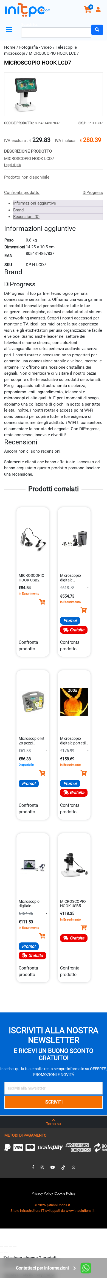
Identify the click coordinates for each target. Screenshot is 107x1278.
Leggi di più (12, 165)
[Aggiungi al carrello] (42, 602)
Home (9, 47)
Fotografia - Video (35, 47)
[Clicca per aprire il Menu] (10, 29)
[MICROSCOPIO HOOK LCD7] (53, 94)
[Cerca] (97, 30)
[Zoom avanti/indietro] (1, 1246)
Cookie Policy (65, 1193)
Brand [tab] (18, 210)
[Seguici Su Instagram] (42, 1167)
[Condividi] (10, 1246)
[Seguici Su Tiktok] (63, 1167)
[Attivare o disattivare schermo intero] (6, 1246)
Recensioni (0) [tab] (26, 216)
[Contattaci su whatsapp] (73, 1167)
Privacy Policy (42, 1193)
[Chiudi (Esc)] (14, 1246)
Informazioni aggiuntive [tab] (34, 203)
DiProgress (93, 192)
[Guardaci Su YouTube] (52, 1167)
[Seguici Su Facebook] (33, 1167)
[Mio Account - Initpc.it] (99, 10)
